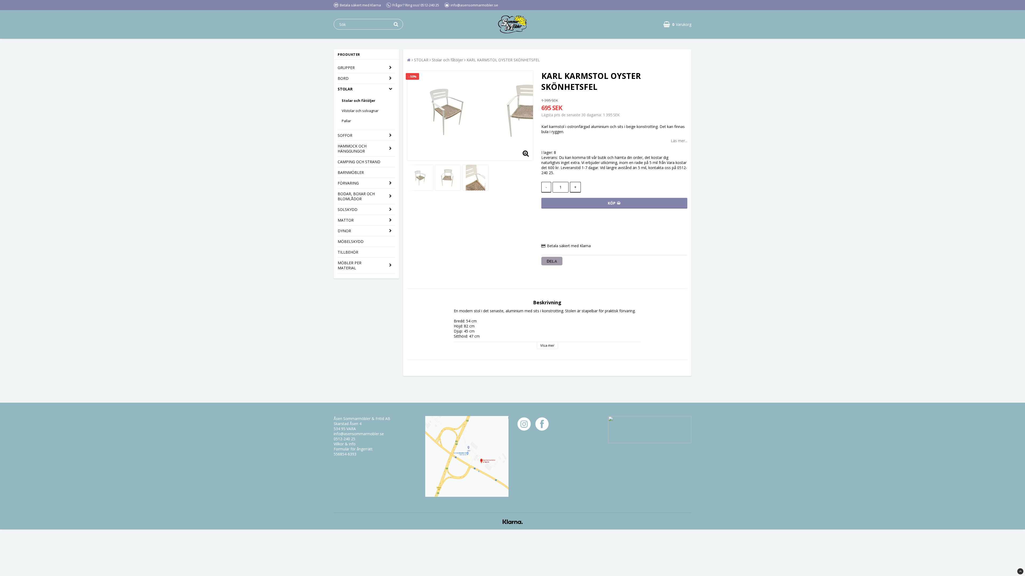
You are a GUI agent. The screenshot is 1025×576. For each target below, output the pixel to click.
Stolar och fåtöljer (358, 100)
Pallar (346, 120)
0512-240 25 (344, 438)
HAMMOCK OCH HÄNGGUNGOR (352, 148)
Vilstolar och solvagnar (360, 110)
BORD (343, 78)
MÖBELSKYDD (351, 241)
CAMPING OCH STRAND (359, 161)
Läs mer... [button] (679, 140)
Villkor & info (345, 443)
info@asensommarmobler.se (359, 433)
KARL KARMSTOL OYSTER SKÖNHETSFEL (503, 59)
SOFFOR (345, 135)
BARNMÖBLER (351, 172)
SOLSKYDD (347, 209)
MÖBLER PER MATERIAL (349, 265)
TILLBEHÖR (348, 252)
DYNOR (344, 230)
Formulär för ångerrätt (353, 448)
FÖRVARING (348, 183)
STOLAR (345, 88)
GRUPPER (346, 67)
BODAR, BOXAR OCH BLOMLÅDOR (356, 196)
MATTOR (346, 220)
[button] (677, 24)
